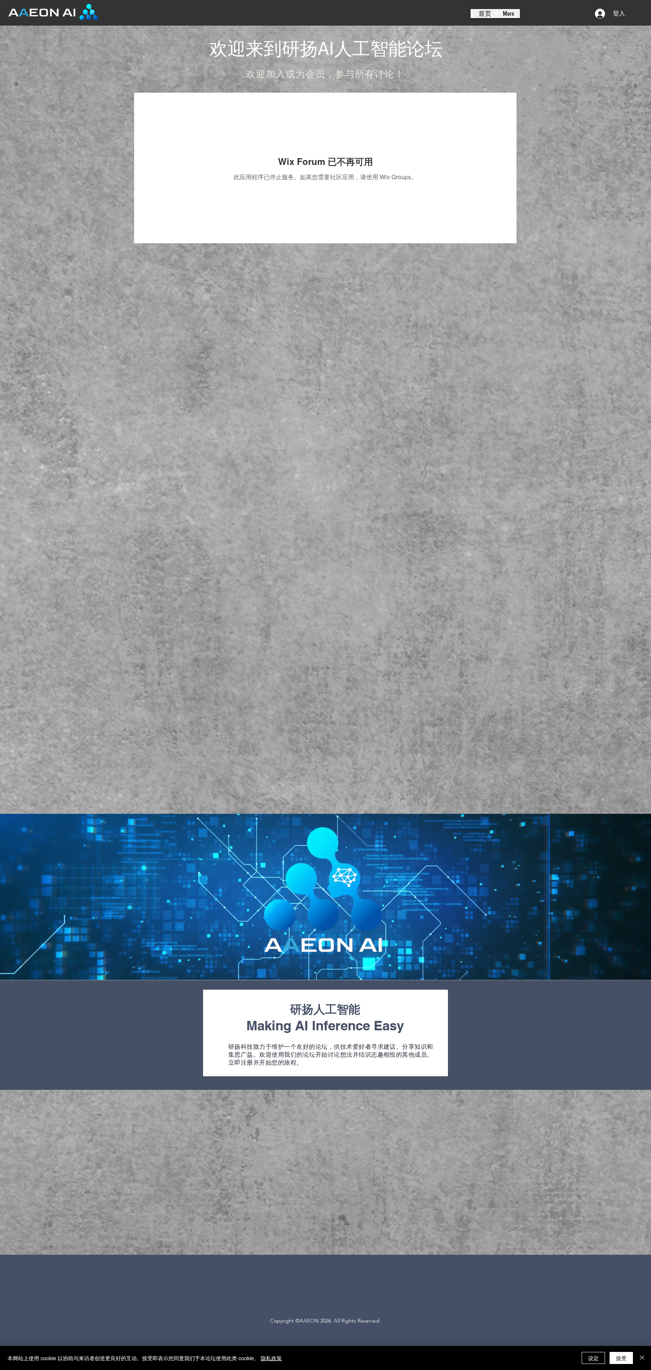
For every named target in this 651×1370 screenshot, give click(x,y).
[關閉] (641, 1358)
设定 (593, 1358)
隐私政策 (271, 1358)
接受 (621, 1358)
